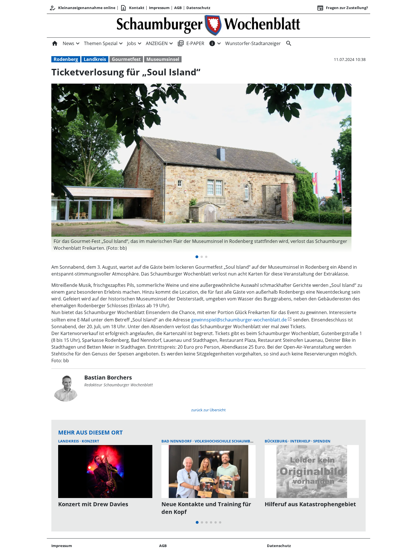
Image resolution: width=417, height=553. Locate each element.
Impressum (159, 7)
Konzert (90, 441)
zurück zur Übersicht (208, 409)
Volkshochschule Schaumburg (227, 441)
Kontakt (132, 8)
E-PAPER (190, 43)
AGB (178, 7)
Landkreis (95, 59)
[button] (201, 245)
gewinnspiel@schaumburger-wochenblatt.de (239, 320)
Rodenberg (66, 59)
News (68, 43)
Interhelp (300, 441)
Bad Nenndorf (177, 441)
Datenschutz (198, 7)
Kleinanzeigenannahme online (82, 8)
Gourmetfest (126, 59)
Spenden (321, 441)
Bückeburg (276, 441)
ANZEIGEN (157, 43)
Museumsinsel (162, 59)
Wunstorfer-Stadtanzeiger (253, 43)
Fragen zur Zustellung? (342, 8)
